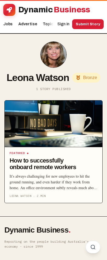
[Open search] (93, 247)
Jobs (8, 24)
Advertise (27, 24)
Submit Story (88, 24)
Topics (50, 24)
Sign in (63, 24)
